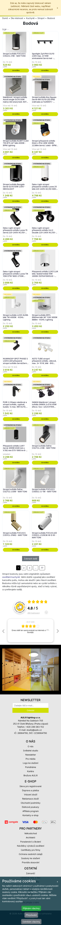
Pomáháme (30, 767)
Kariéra (30, 771)
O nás (30, 746)
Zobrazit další (30, 558)
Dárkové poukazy (30, 807)
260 (34, 613)
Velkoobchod (30, 833)
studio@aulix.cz (34, 730)
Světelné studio (30, 750)
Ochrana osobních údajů (30, 854)
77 (42, 568)
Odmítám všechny (31, 921)
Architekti (30, 837)
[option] (30, 631)
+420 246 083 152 (34, 727)
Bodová (51, 18)
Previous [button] (3, 631)
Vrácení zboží (30, 794)
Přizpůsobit (31, 915)
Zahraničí (30, 873)
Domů (5, 18)
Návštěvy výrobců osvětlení (30, 846)
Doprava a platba (30, 790)
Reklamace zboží (30, 798)
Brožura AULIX (31, 775)
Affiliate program (31, 811)
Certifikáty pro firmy (30, 850)
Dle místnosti (17, 18)
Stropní (40, 18)
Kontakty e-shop (30, 815)
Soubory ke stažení (30, 858)
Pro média (30, 759)
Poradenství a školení (30, 841)
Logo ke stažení (30, 763)
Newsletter (30, 754)
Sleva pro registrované (30, 786)
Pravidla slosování (30, 862)
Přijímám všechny (31, 908)
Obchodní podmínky (30, 803)
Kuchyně (30, 18)
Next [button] (58, 631)
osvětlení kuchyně (11, 577)
